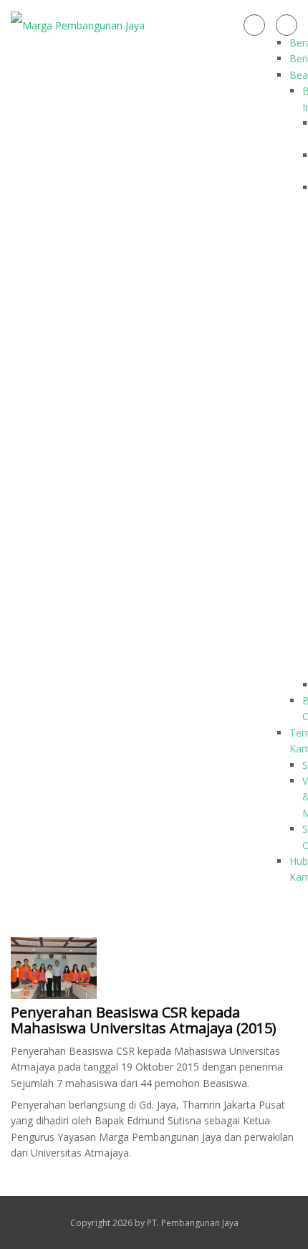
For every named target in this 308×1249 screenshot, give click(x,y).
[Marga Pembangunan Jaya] (78, 25)
